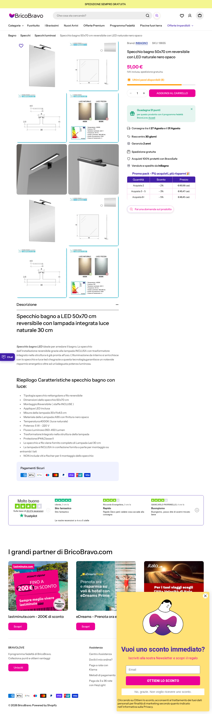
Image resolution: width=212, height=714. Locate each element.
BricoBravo (24, 705)
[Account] (190, 16)
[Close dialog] (205, 596)
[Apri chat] (157, 15)
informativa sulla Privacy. (138, 706)
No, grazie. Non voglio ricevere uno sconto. (162, 691)
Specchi (25, 35)
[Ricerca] (148, 16)
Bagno (12, 35)
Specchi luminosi (45, 35)
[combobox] (102, 15)
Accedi (151, 117)
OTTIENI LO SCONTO (163, 681)
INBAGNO (142, 43)
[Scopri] (38, 586)
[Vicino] (192, 109)
